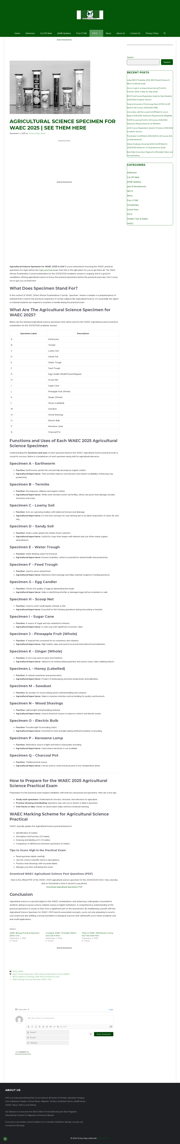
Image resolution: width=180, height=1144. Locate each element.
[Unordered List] (47, 1026)
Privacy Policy (152, 33)
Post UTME (81, 33)
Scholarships (133, 205)
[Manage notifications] (5, 1139)
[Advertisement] (64, 47)
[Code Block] (54, 1026)
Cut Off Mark (46, 33)
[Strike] (39, 1026)
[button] (164, 33)
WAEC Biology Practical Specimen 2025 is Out (32, 979)
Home (17, 33)
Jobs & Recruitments (136, 186)
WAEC (20, 971)
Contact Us (135, 33)
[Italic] (32, 1026)
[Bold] (28, 1026)
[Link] (58, 1026)
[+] (65, 1026)
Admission (30, 33)
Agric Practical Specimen (23, 974)
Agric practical (45, 270)
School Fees (132, 209)
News (108, 33)
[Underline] (36, 1026)
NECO (130, 191)
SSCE (94, 33)
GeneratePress (103, 1138)
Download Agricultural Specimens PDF (64, 887)
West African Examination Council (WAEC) (52, 974)
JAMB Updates (64, 33)
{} (61, 1026)
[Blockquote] (50, 1026)
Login (110, 1009)
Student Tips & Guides (137, 218)
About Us (120, 33)
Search (130, 57)
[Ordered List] (43, 1026)
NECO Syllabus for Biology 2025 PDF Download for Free (36, 976)
